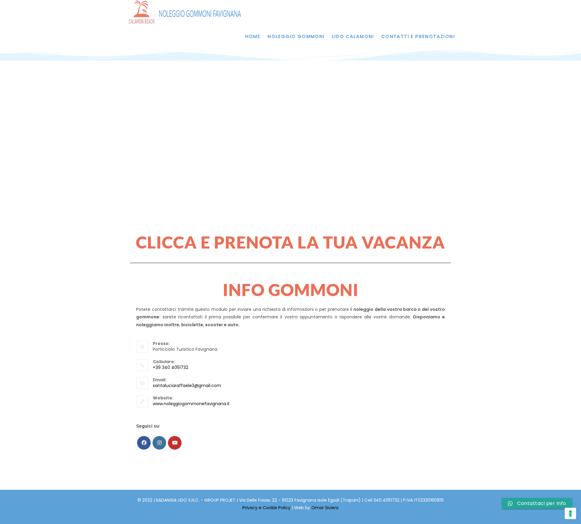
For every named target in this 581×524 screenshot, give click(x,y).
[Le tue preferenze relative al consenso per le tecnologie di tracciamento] (570, 513)
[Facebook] (144, 443)
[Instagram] (159, 443)
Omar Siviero (325, 508)
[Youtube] (175, 443)
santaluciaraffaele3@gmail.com (187, 385)
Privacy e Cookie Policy (267, 508)
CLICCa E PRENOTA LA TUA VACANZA (290, 242)
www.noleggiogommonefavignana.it (191, 404)
